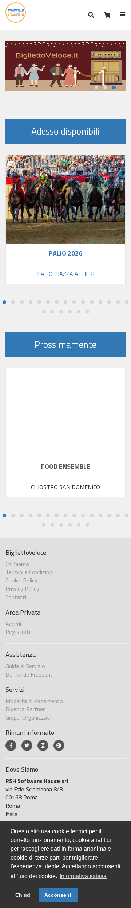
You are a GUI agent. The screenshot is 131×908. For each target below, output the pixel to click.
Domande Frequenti (29, 674)
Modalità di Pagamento (34, 701)
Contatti (15, 597)
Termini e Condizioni (29, 572)
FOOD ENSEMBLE (65, 466)
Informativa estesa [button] (83, 876)
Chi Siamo (17, 564)
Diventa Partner (25, 709)
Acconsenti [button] (58, 895)
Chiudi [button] (23, 895)
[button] (96, 87)
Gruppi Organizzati (28, 717)
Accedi (13, 623)
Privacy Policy (22, 588)
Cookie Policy (21, 580)
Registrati (17, 631)
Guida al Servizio (25, 666)
